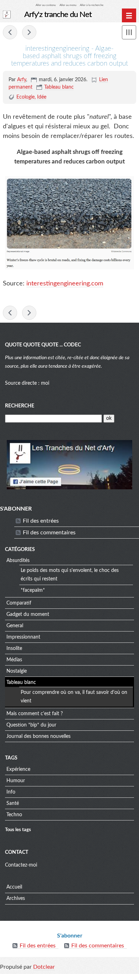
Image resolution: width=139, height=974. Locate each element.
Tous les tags (18, 829)
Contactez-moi (21, 865)
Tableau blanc (59, 87)
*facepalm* (33, 590)
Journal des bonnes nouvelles (38, 736)
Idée (41, 97)
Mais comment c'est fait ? (34, 713)
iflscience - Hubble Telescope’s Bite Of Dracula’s (10, 32)
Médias (14, 659)
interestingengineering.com (64, 283)
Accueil (14, 887)
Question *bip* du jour (31, 725)
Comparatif (18, 603)
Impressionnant (23, 637)
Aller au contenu (46, 5)
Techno (14, 814)
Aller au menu (68, 5)
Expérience (18, 769)
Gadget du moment (27, 614)
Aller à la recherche (91, 5)
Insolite (14, 648)
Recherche (19, 405)
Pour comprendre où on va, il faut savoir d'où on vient (74, 696)
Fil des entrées (41, 521)
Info (10, 792)
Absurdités (18, 560)
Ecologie (25, 97)
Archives (15, 898)
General (14, 625)
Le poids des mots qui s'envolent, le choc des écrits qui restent (70, 574)
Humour (15, 780)
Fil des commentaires (49, 532)
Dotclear (44, 967)
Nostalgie (16, 671)
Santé (12, 803)
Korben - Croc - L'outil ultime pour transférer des (29, 32)
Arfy (21, 79)
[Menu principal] (129, 16)
